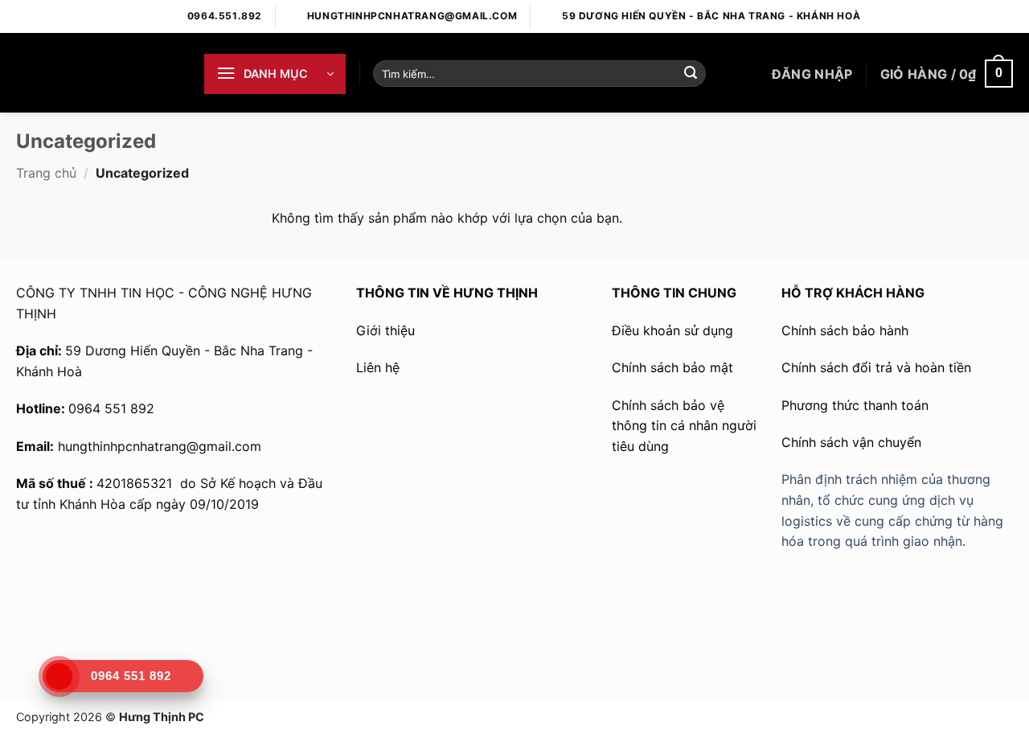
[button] (275, 74)
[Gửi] (690, 74)
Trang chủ (46, 173)
